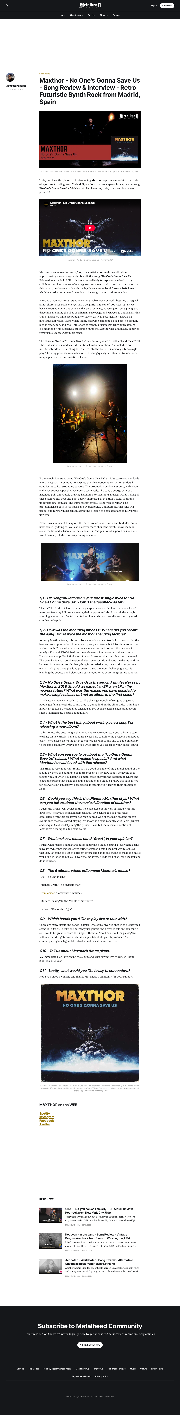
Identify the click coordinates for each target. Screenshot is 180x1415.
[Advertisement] (90, 40)
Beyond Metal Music (81, 1376)
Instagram (46, 1117)
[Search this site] (7, 6)
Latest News (157, 1369)
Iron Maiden (48, 893)
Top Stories (34, 1369)
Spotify (44, 1113)
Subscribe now (92, 1345)
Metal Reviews (82, 1369)
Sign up (20, 1369)
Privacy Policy (101, 1376)
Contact (116, 15)
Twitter (44, 1124)
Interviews (44, 74)
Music (133, 1369)
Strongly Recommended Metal (57, 1369)
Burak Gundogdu (16, 85)
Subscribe (167, 5)
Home (62, 15)
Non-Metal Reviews (117, 1369)
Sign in (154, 5)
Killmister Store (76, 15)
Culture (143, 1369)
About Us (104, 15)
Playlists (91, 15)
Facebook (46, 1120)
